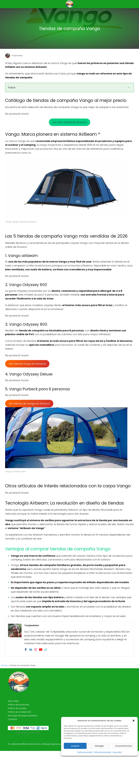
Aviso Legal (117, 752)
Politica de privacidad (102, 752)
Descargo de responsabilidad (22, 715)
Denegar (99, 745)
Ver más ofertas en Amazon (69, 122)
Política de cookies (17, 708)
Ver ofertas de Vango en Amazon (29, 403)
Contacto (12, 719)
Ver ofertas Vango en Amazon (27, 363)
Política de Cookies (84, 752)
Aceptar (75, 745)
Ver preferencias (123, 745)
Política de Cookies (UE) (19, 712)
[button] (133, 720)
